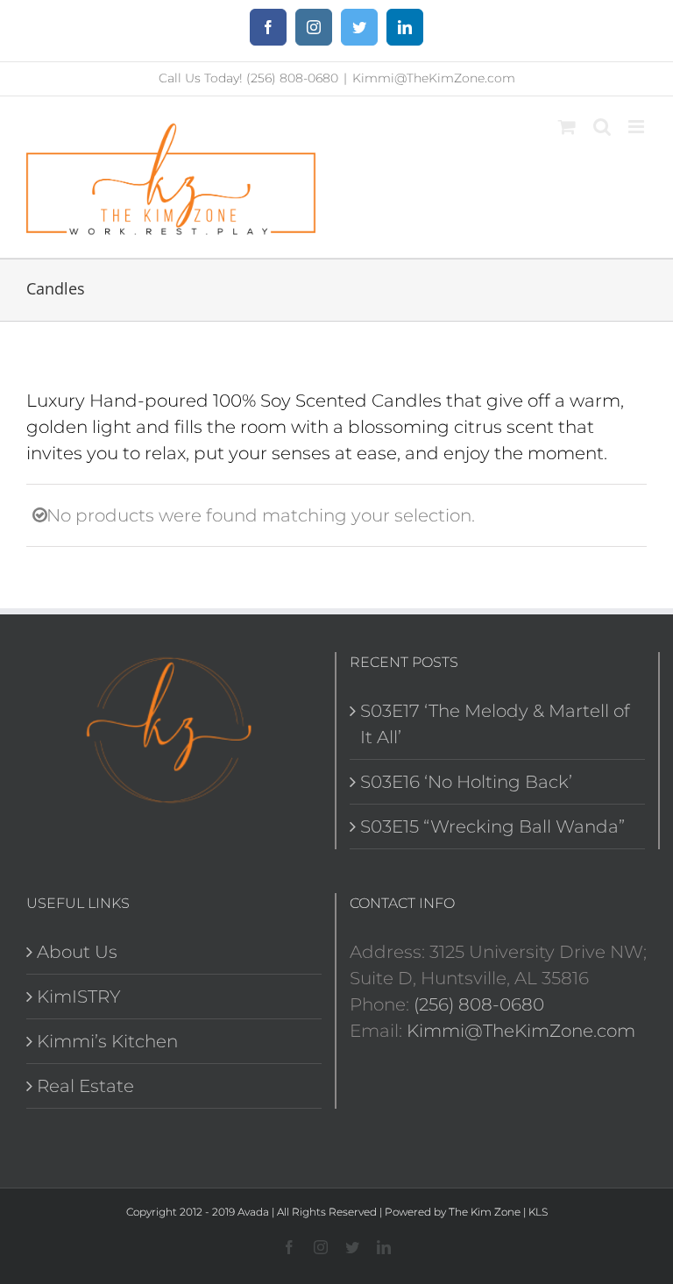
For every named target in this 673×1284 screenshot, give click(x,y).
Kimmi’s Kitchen (107, 1041)
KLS (538, 1211)
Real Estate (85, 1085)
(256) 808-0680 (479, 1004)
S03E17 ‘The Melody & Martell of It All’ (495, 724)
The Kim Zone (485, 1211)
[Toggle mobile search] (602, 126)
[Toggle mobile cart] (567, 126)
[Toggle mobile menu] (637, 126)
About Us (77, 951)
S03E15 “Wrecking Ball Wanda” (492, 826)
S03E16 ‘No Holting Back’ (466, 781)
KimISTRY (79, 996)
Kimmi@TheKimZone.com (433, 78)
